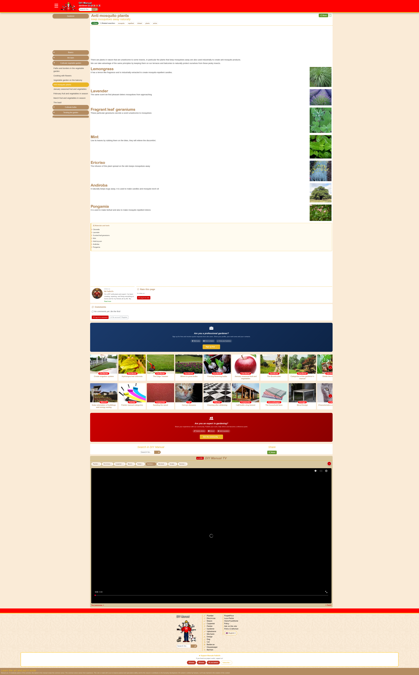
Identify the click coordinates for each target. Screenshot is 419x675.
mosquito (121, 23)
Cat (208, 642)
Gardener (83, 5)
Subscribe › (226, 662)
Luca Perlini (229, 618)
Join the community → (211, 437)
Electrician (107, 464)
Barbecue (210, 644)
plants (147, 23)
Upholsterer (211, 631)
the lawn (70, 58)
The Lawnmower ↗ (97, 605)
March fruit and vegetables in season (69, 98)
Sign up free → (211, 347)
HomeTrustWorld (231, 621)
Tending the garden (70, 112)
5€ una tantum (213, 662)
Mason (131, 464)
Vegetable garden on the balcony (67, 80)
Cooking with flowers (62, 76)
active (155, 23)
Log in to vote (144, 298)
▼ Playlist (328, 605)
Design (173, 464)
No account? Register (119, 317)
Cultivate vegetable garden (70, 63)
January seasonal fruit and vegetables (70, 89)
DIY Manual (85, 2)
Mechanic (162, 464)
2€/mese (201, 662)
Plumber (96, 464)
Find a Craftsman (231, 629)
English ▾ (232, 633)
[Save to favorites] (330, 15)
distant (139, 23)
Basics (70, 52)
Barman (182, 464)
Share (324, 15)
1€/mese (191, 662)
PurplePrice (229, 616)
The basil (57, 102)
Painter (140, 464)
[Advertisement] (327, 6)
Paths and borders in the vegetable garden (68, 69)
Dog (208, 639)
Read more (107, 301)
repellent (131, 23)
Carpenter (119, 464)
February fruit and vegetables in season (70, 94)
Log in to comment (101, 317)
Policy (226, 624)
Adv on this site (230, 626)
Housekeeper (212, 647)
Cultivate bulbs (70, 107)
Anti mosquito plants (62, 85)
